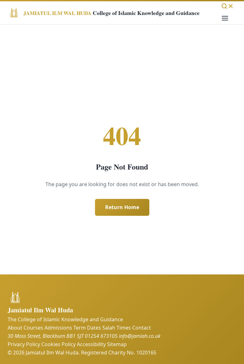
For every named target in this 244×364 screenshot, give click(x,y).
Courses (33, 327)
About (15, 327)
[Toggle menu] (225, 18)
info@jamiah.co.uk (139, 335)
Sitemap (117, 344)
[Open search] (227, 6)
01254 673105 (101, 335)
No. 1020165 (141, 352)
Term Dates (87, 327)
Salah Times (116, 327)
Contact (141, 327)
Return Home (122, 207)
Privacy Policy (24, 344)
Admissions (58, 327)
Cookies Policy (58, 344)
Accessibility (91, 344)
